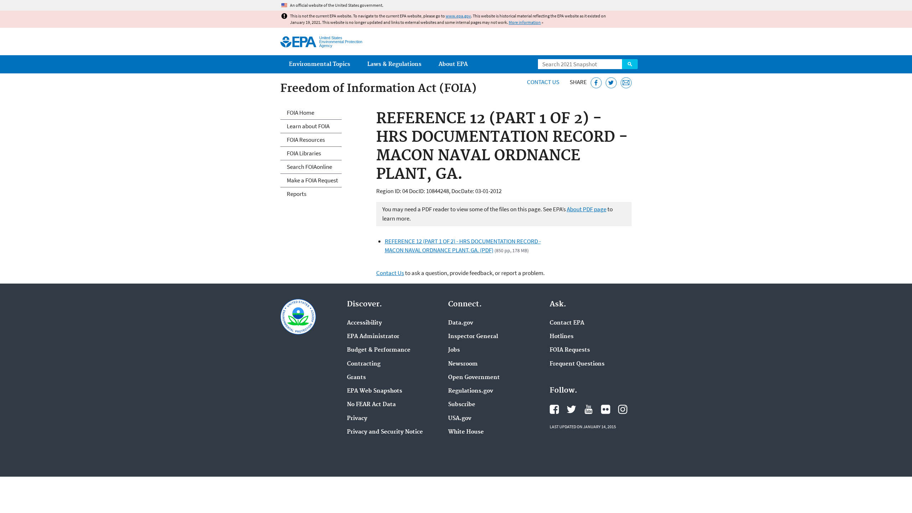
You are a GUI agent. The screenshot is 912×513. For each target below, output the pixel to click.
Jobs (454, 350)
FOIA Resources (306, 140)
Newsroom (463, 364)
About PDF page (586, 209)
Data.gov (460, 323)
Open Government (474, 377)
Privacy (357, 418)
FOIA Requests (570, 350)
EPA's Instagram (622, 409)
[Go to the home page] (298, 41)
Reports (296, 194)
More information (525, 22)
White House (466, 432)
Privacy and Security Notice (385, 432)
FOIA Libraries (304, 153)
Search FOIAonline (309, 167)
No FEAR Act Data (371, 404)
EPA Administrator (373, 336)
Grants (356, 377)
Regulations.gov (470, 391)
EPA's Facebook (554, 409)
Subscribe (461, 404)
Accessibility (364, 323)
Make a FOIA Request (312, 180)
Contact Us (543, 82)
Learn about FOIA (308, 126)
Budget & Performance (378, 350)
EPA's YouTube (588, 409)
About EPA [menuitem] (453, 64)
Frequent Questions (577, 364)
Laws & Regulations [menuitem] (394, 64)
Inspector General (473, 336)
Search (630, 64)
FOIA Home (300, 112)
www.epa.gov (458, 16)
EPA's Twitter (571, 409)
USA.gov (459, 418)
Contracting (363, 364)
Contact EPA (567, 323)
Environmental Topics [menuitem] (319, 64)
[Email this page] (626, 82)
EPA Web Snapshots (374, 391)
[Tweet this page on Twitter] (611, 82)
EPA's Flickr (605, 409)
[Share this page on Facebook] (596, 82)
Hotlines (562, 336)
